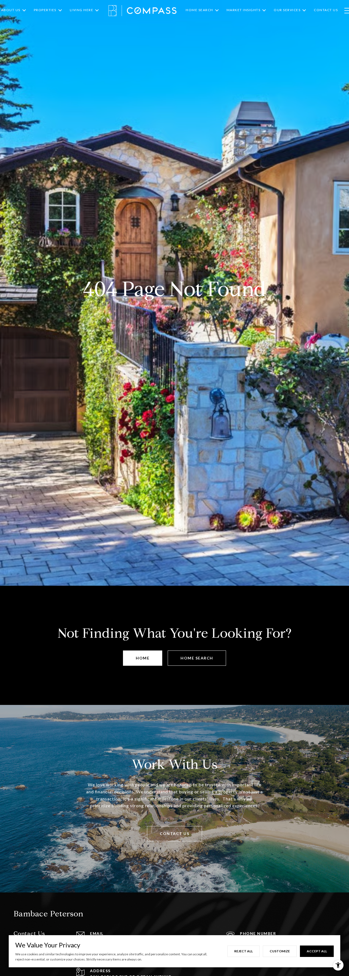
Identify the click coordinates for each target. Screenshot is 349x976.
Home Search (196, 658)
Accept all (317, 951)
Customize (280, 951)
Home (142, 658)
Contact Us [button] (174, 833)
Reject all (243, 951)
